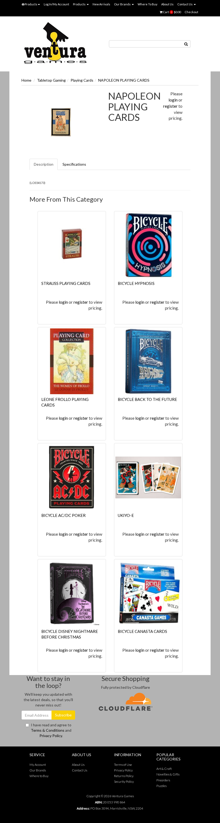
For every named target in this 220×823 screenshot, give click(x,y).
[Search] (186, 44)
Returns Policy (124, 776)
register (170, 105)
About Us (167, 4)
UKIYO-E (126, 515)
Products (30, 4)
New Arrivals (101, 4)
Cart (171, 12)
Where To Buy (147, 4)
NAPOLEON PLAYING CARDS (123, 80)
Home (26, 80)
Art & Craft (164, 769)
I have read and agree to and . (51, 730)
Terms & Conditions (47, 730)
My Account (38, 765)
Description (43, 164)
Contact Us (185, 4)
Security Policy (124, 782)
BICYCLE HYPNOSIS (136, 283)
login (173, 99)
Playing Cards (82, 80)
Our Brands (122, 4)
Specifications (74, 164)
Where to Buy (39, 776)
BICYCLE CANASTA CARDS (142, 631)
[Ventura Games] (55, 43)
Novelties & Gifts (167, 774)
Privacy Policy (50, 735)
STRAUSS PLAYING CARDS (65, 283)
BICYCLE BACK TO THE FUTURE (147, 399)
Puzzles (161, 786)
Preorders (163, 780)
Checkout (191, 12)
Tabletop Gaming (51, 80)
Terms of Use (123, 765)
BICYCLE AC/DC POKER (63, 515)
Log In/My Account (56, 4)
